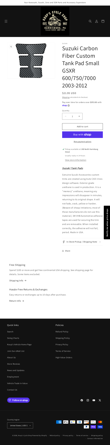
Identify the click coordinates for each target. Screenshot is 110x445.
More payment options (82, 141)
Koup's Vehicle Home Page (19, 344)
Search (10, 331)
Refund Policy (62, 331)
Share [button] (67, 250)
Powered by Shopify (39, 435)
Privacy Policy (62, 344)
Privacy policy (68, 435)
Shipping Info (16, 280)
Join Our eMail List (15, 351)
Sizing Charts (13, 338)
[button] (6, 21)
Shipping (65, 97)
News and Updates (15, 370)
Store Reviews (13, 364)
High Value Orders (64, 357)
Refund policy (55, 435)
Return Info (15, 300)
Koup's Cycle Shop (25, 435)
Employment (13, 376)
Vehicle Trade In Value (17, 383)
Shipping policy (97, 435)
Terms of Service (63, 351)
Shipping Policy (63, 338)
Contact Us (12, 389)
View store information (75, 160)
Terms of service (82, 435)
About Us (11, 357)
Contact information (95, 438)
